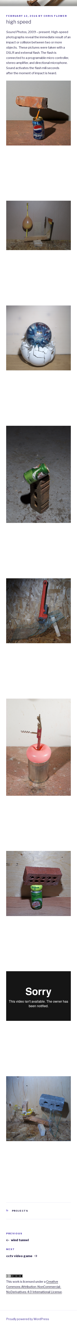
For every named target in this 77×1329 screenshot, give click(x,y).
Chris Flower (55, 15)
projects (20, 1210)
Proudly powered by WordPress (27, 1319)
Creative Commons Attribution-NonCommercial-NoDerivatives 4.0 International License (34, 1287)
